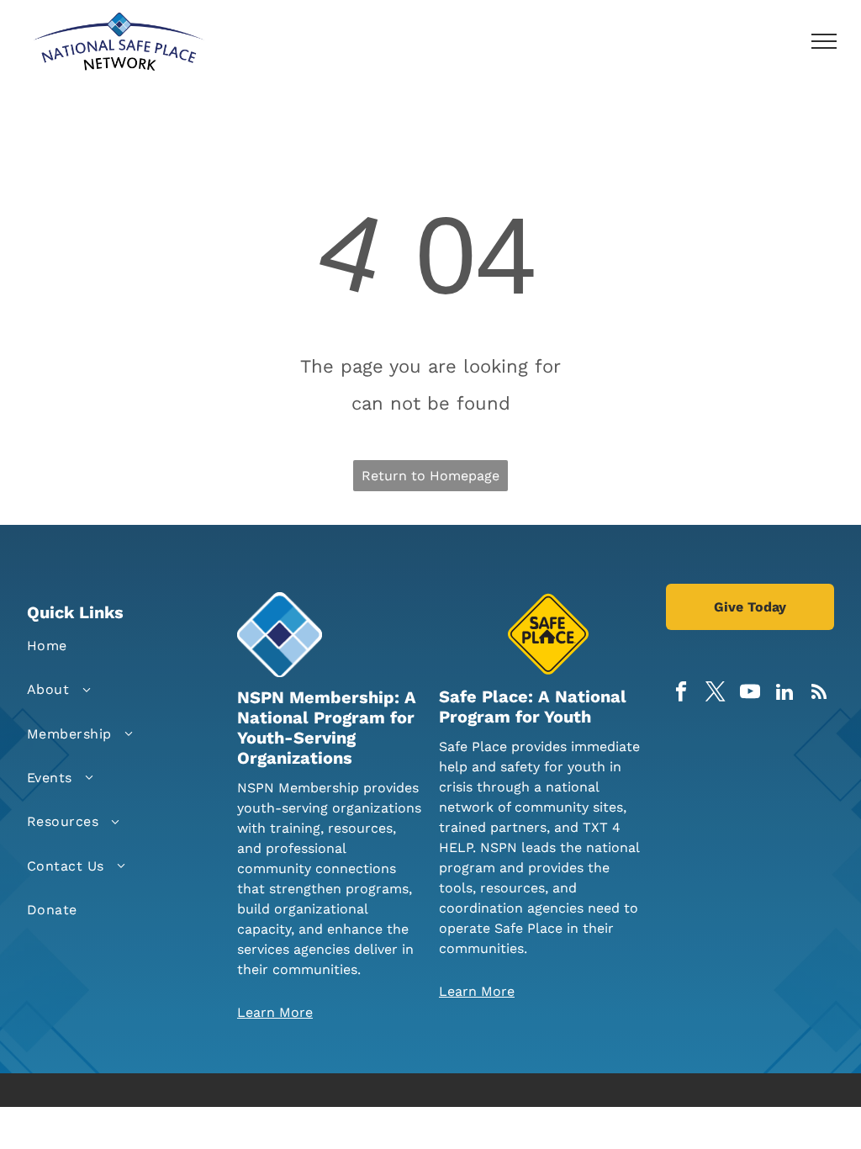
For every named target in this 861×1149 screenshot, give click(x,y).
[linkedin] (785, 694)
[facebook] (681, 694)
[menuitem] (107, 646)
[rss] (819, 694)
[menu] (824, 41)
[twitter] (716, 694)
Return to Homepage (430, 476)
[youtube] (750, 694)
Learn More (275, 1012)
